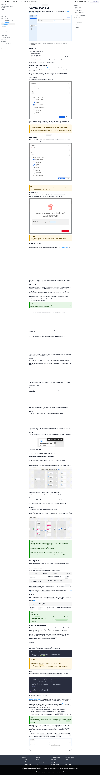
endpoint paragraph (58, 641)
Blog (37, 764)
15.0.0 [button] (85, 1)
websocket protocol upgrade (35, 629)
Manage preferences (50, 771)
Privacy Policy (75, 768)
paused (37, 504)
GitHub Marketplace (55, 764)
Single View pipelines (33, 248)
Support (73, 1)
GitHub (52, 762)
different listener (49, 666)
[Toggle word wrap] (68, 652)
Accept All (62, 771)
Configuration (77, 17)
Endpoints (77, 20)
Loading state (44, 491)
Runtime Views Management (78, 8)
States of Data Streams (79, 12)
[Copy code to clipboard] (70, 652)
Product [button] (20, 1)
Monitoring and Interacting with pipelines (80, 15)
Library (52, 761)
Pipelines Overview (78, 10)
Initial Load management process (53, 544)
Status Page (53, 759)
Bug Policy (24, 761)
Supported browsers (26, 762)
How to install (24, 759)
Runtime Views (50, 67)
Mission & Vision (39, 762)
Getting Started (15, 1)
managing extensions (63, 703)
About (37, 761)
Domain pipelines (65, 247)
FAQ (66, 762)
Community (79, 1)
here (34, 600)
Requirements (27, 1)
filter (56, 663)
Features (76, 5)
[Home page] (30, 5)
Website (37, 759)
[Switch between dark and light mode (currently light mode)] (88, 1)
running (33, 504)
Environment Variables (79, 19)
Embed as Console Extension (78, 26)
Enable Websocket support (78, 23)
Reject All (38, 771)
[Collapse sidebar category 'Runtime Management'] (14, 22)
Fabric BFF (35, 12)
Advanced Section (43, 631)
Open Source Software (26, 764)
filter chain (42, 663)
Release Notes (34, 1)
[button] (7, 9)
